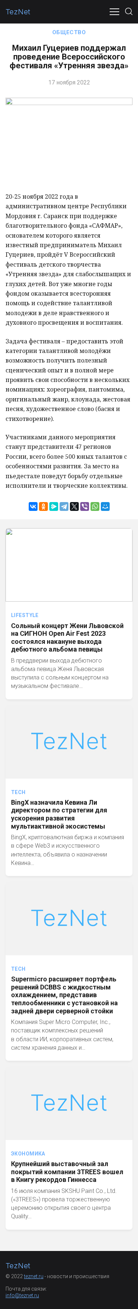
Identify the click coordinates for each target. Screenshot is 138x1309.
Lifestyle (25, 615)
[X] (74, 506)
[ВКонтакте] (33, 506)
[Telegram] (64, 506)
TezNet (18, 11)
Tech (18, 792)
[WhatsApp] (95, 506)
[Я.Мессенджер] (53, 506)
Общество (69, 32)
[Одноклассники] (43, 506)
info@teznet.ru (22, 1295)
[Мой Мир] (105, 506)
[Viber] (84, 506)
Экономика (28, 1154)
